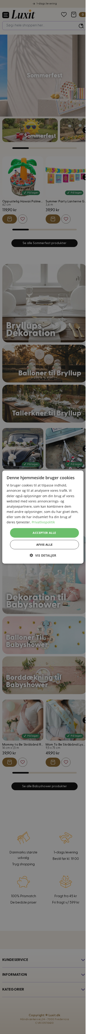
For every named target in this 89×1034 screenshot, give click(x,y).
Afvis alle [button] (44, 544)
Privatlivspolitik (43, 522)
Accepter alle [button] (44, 533)
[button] (43, 555)
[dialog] (42, 517)
